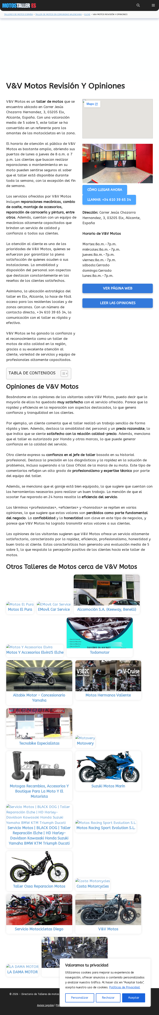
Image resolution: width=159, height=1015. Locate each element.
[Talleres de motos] (19, 5)
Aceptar (133, 998)
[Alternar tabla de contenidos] (62, 373)
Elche (87, 14)
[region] (105, 982)
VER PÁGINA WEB (117, 288)
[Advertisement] (79, 50)
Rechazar (108, 998)
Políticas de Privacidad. (124, 987)
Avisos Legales (45, 1005)
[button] (138, 5)
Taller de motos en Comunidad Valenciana (58, 14)
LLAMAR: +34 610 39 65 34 (109, 200)
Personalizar (79, 998)
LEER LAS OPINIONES (117, 303)
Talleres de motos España (18, 14)
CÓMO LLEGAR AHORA (104, 190)
